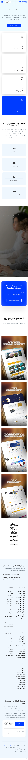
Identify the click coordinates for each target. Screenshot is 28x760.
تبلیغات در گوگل (21, 647)
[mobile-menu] (2, 2)
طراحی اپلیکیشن (21, 641)
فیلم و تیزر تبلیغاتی (20, 645)
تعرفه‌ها (11, 639)
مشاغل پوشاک (9, 604)
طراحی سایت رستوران (20, 606)
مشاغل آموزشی (9, 600)
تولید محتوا (22, 651)
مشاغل (11, 649)
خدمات (11, 637)
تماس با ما (10, 645)
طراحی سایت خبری (20, 600)
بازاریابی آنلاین (21, 649)
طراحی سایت (22, 637)
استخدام (11, 651)
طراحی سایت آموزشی (20, 604)
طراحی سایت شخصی (20, 598)
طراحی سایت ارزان (21, 657)
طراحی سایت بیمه (21, 608)
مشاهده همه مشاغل (8, 626)
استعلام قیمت (10, 647)
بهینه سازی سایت (21, 643)
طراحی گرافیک (22, 639)
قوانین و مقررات (9, 655)
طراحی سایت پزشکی (20, 602)
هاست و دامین (21, 653)
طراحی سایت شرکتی (20, 591)
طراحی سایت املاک (20, 610)
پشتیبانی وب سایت (20, 655)
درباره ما (11, 643)
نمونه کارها (10, 641)
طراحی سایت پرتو (7, 745)
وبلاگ (11, 653)
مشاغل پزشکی (9, 602)
